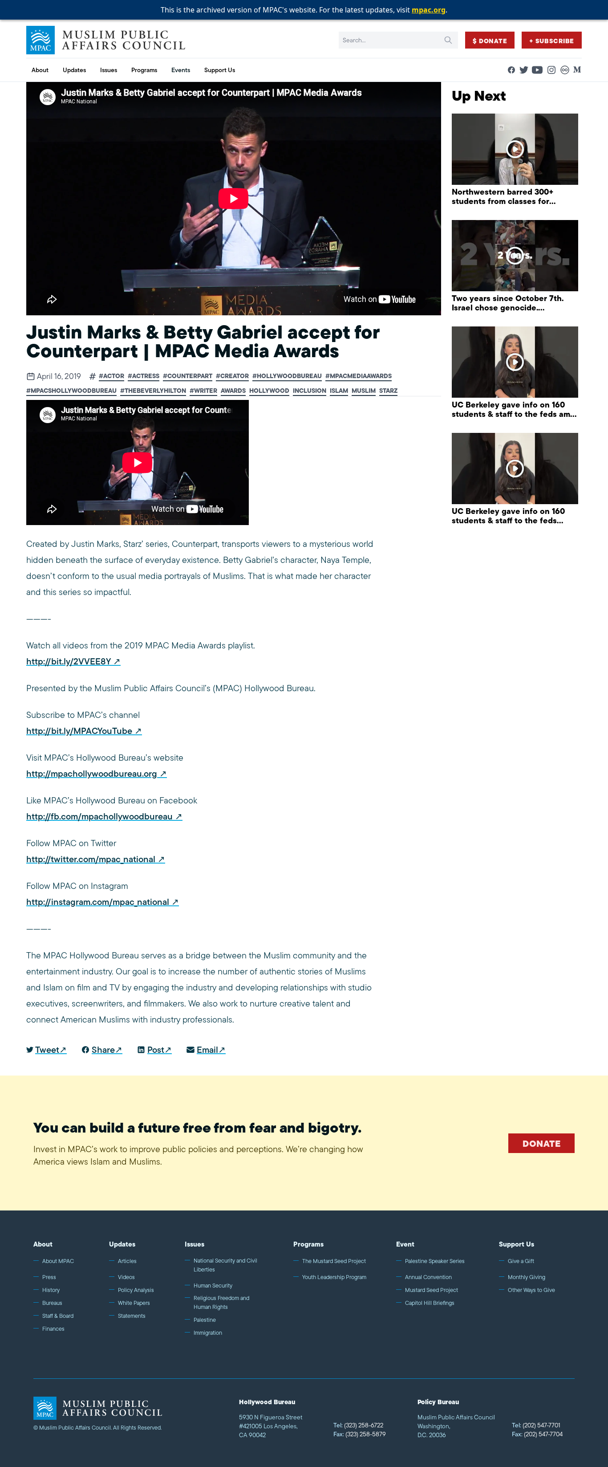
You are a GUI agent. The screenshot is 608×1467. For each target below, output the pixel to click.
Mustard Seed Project (431, 1290)
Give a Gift (521, 1261)
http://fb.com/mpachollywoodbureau (99, 816)
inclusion (309, 390)
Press (49, 1277)
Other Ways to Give (531, 1290)
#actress (143, 376)
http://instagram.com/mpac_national (97, 902)
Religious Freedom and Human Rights (221, 1302)
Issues (194, 1244)
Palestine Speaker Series (435, 1261)
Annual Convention (428, 1277)
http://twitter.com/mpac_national (90, 859)
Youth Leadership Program (334, 1277)
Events (180, 69)
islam (339, 390)
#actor (111, 376)
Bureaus (52, 1303)
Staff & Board (57, 1316)
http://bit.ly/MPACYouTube (79, 731)
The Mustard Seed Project (334, 1261)
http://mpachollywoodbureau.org (91, 773)
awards (233, 390)
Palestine (205, 1320)
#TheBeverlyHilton (153, 390)
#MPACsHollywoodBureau (71, 390)
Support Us (516, 1244)
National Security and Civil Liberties (225, 1265)
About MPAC (58, 1261)
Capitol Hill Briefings (429, 1303)
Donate (541, 1143)
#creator (232, 376)
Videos (126, 1277)
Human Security (213, 1285)
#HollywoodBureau (287, 376)
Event (405, 1244)
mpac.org (429, 10)
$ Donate (490, 41)
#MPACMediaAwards (358, 376)
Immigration (208, 1332)
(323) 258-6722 (358, 1425)
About (43, 1244)
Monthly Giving (526, 1277)
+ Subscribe (551, 41)
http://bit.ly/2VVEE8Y (68, 661)
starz (388, 390)
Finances (53, 1328)
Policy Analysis (136, 1290)
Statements (132, 1316)
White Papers (134, 1303)
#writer (203, 390)
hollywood (269, 390)
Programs (308, 1244)
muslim (364, 390)
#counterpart (187, 376)
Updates (122, 1244)
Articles (127, 1261)
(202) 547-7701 (536, 1425)
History (51, 1290)
